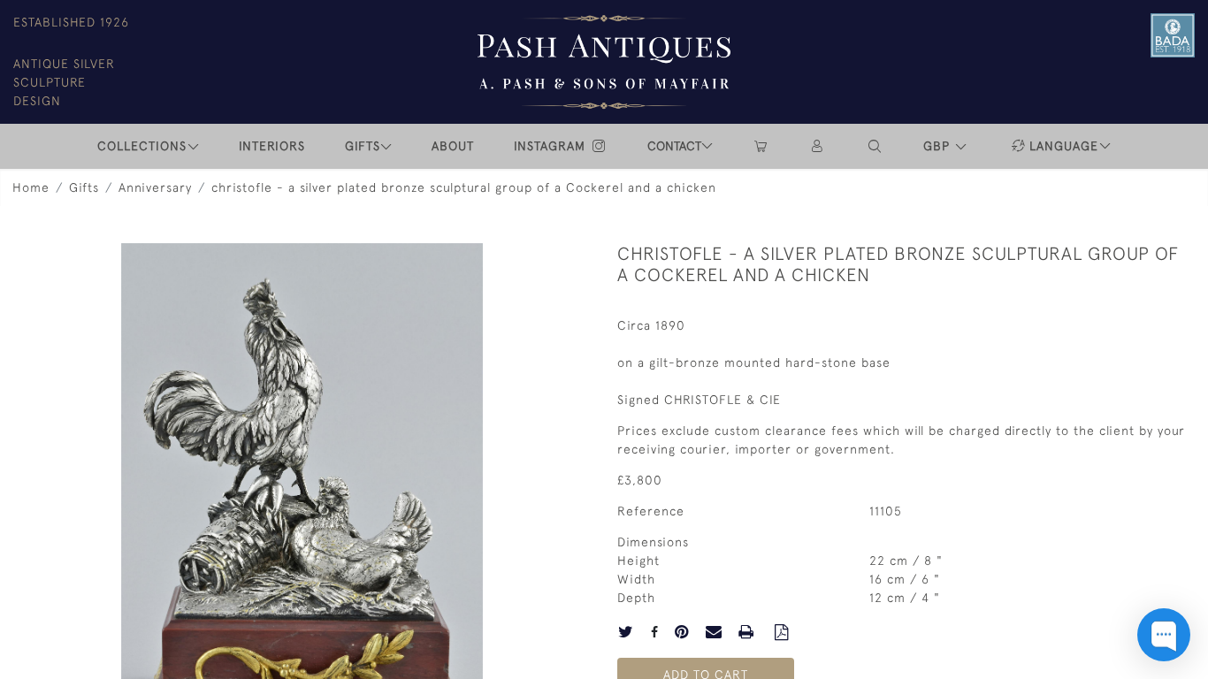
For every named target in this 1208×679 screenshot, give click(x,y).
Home (31, 187)
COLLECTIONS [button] (142, 146)
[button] (875, 146)
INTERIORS (272, 146)
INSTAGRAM (552, 146)
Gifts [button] (362, 146)
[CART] (760, 146)
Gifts (84, 187)
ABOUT (453, 146)
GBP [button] (938, 146)
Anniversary (155, 187)
